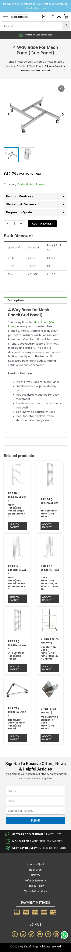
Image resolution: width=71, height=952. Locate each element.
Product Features (19, 196)
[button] (62, 114)
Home (10, 61)
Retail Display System (30, 61)
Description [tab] (15, 300)
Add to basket (42, 223)
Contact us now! (36, 8)
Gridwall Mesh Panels (31, 66)
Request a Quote (19, 212)
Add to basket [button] (14, 526)
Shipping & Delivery (21, 204)
